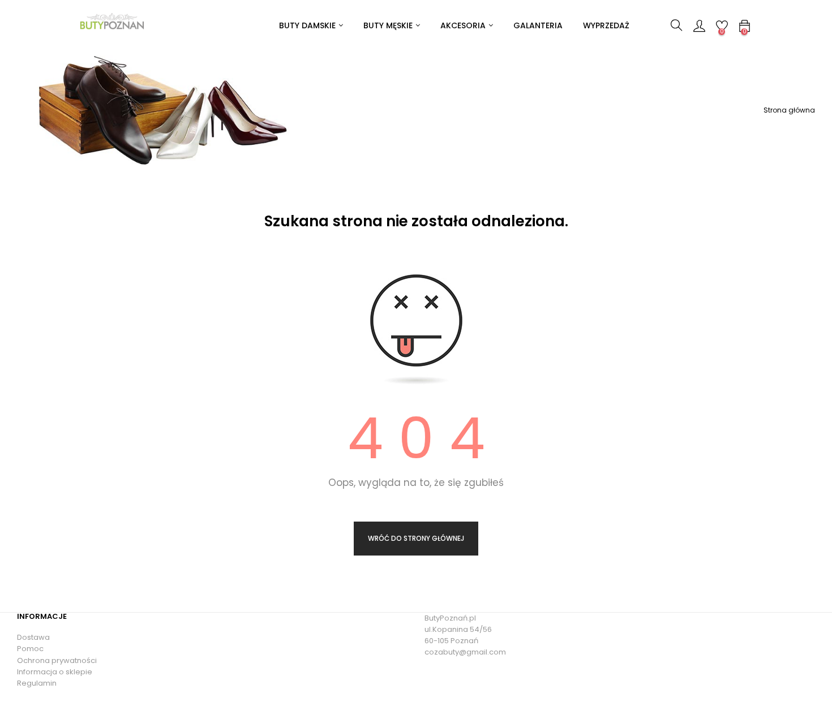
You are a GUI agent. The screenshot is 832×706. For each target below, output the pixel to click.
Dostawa (33, 637)
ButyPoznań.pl (450, 618)
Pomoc (30, 648)
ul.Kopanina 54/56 (458, 629)
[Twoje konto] (699, 25)
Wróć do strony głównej (416, 538)
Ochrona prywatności (57, 660)
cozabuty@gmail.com (465, 652)
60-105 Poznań (451, 640)
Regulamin (37, 683)
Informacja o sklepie (54, 671)
